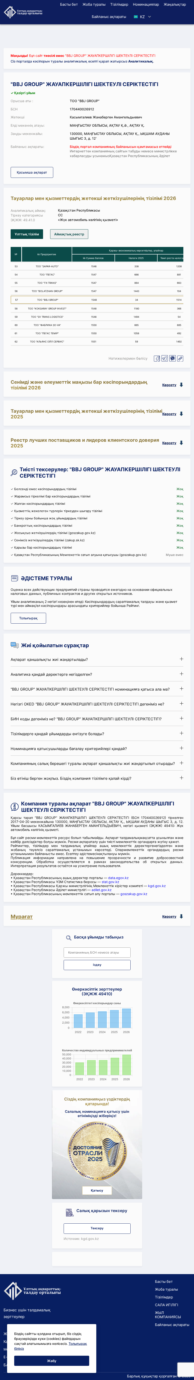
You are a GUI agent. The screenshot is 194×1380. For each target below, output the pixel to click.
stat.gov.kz (110, 882)
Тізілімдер (119, 4)
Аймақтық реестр (69, 234)
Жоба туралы (94, 4)
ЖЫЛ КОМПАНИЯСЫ (168, 1314)
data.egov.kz (118, 878)
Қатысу (97, 1190)
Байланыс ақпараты (109, 16)
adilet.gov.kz (102, 890)
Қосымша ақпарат (32, 172)
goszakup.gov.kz (133, 894)
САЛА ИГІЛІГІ (166, 1305)
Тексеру (97, 1228)
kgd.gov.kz (157, 886)
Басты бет (69, 4)
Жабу (51, 1361)
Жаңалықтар (175, 4)
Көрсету (169, 385)
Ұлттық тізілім (27, 234)
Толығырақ (28, 618)
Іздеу (97, 965)
